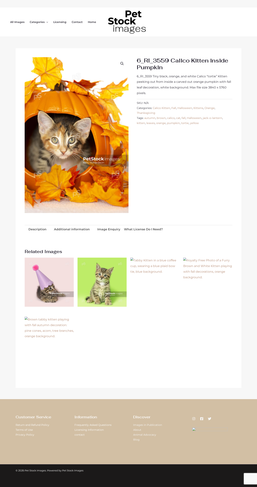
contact (80, 434)
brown (161, 118)
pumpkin (173, 123)
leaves (150, 123)
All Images (17, 22)
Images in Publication (147, 425)
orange (161, 123)
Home (92, 22)
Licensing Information (89, 429)
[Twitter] (209, 418)
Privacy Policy (25, 434)
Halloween (184, 108)
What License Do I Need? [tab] (143, 229)
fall (184, 118)
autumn (149, 118)
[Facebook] (201, 418)
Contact (77, 22)
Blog (136, 439)
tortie (185, 123)
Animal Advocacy (144, 434)
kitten (141, 123)
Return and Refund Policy (32, 425)
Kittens (198, 108)
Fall (173, 108)
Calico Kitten (161, 108)
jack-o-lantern (212, 118)
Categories (37, 22)
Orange (210, 108)
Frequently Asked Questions (93, 425)
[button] (46, 22)
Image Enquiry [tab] (108, 229)
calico (171, 118)
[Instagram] (193, 418)
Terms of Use (24, 429)
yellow (194, 123)
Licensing (59, 22)
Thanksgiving (146, 113)
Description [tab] (37, 229)
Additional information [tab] (72, 229)
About (137, 429)
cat (178, 118)
